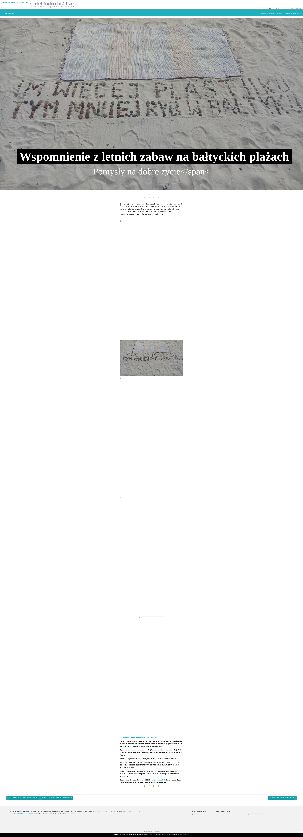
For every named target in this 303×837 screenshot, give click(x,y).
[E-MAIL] (158, 199)
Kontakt (298, 8)
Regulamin (157, 831)
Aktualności (272, 13)
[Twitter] (149, 199)
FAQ (292, 8)
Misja (277, 8)
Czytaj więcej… (70, 813)
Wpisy (265, 13)
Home (262, 13)
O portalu (269, 8)
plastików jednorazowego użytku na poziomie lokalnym (57, 797)
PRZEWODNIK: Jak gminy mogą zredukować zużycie (23, 797)
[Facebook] (145, 199)
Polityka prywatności (147, 831)
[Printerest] (154, 199)
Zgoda (188, 834)
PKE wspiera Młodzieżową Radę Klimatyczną (281, 797)
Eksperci (284, 8)
